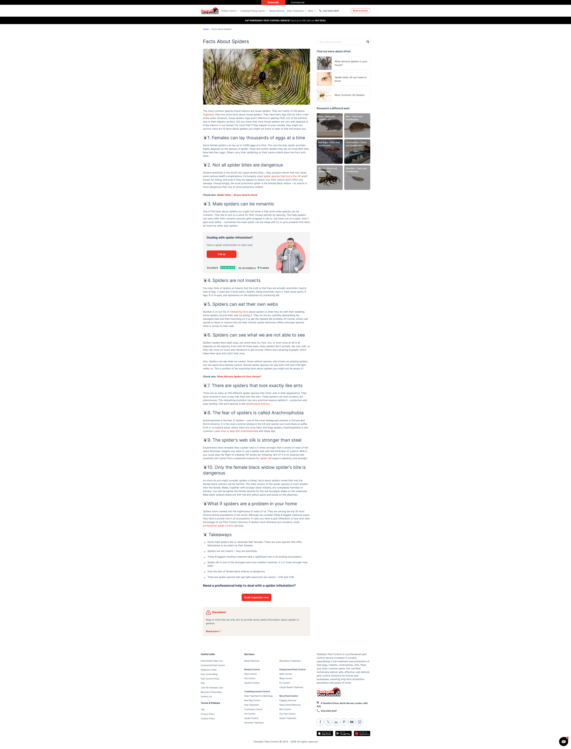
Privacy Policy (207, 714)
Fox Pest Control (287, 713)
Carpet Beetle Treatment (291, 687)
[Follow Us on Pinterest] (344, 722)
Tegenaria (208, 114)
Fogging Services (287, 700)
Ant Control (249, 713)
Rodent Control (228, 11)
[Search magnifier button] (367, 41)
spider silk (266, 458)
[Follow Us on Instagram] (359, 722)
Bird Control (285, 709)
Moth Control (285, 674)
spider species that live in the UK (282, 176)
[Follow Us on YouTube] (351, 722)
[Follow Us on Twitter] (328, 722)
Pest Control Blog (209, 674)
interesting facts (239, 311)
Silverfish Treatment (254, 722)
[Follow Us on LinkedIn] (336, 722)
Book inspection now (256, 597)
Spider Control (251, 718)
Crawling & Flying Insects (252, 11)
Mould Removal (276, 11)
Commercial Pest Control (213, 665)
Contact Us (206, 696)
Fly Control (284, 683)
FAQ (203, 683)
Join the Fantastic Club (212, 687)
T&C (203, 709)
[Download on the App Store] (325, 733)
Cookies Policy (208, 718)
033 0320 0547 (331, 11)
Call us (221, 254)
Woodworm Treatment (290, 661)
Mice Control (250, 674)
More (310, 11)
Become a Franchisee (211, 692)
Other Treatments (295, 11)
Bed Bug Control (252, 700)
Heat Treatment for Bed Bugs (258, 696)
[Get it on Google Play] (343, 733)
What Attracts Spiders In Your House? (239, 376)
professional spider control (218, 525)
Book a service (360, 10)
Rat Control (249, 678)
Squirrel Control (251, 683)
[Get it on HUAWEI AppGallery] (362, 733)
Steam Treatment (287, 718)
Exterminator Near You (212, 661)
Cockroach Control (253, 709)
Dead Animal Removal (290, 705)
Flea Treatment (251, 705)
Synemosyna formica (257, 403)
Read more (212, 631)
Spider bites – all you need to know (237, 194)
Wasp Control (285, 678)
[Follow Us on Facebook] (320, 722)
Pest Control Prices (210, 678)
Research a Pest (209, 669)
